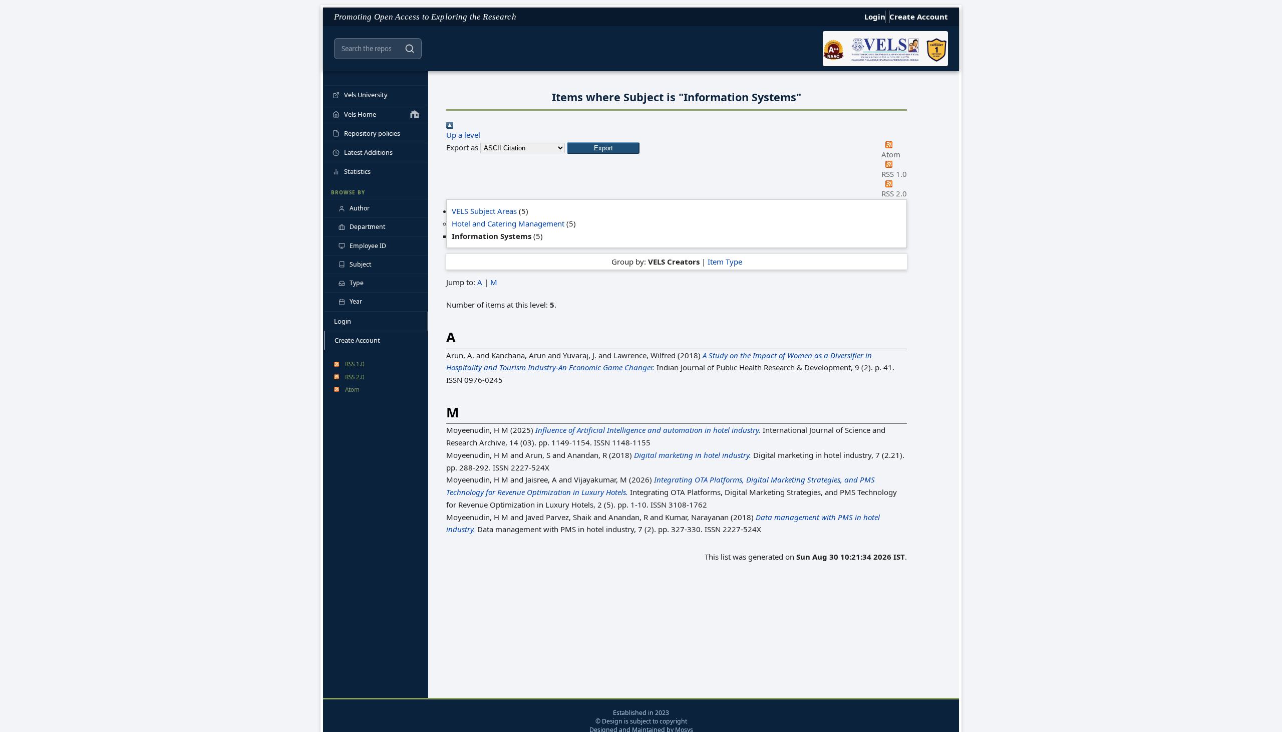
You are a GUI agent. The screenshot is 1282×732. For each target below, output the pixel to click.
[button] (603, 148)
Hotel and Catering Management (508, 223)
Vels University (366, 94)
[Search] (409, 49)
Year (356, 301)
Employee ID (368, 245)
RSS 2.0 (355, 377)
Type (357, 283)
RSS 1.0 (355, 364)
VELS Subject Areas (484, 211)
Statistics (357, 171)
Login (874, 17)
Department (367, 226)
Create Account (918, 17)
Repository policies (372, 133)
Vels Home (360, 114)
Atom (352, 389)
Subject (360, 264)
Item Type (725, 262)
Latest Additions (368, 152)
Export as (462, 147)
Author (360, 208)
